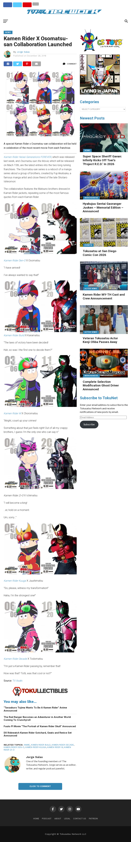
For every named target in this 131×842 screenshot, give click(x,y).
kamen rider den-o (14, 747)
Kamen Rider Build (14, 335)
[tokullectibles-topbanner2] (40, 695)
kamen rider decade (63, 745)
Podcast (46, 818)
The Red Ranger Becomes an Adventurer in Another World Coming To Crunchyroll (37, 719)
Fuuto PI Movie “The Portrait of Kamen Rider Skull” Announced (40, 726)
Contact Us (79, 818)
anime (27, 745)
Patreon (93, 818)
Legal (67, 818)
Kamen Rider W (55, 747)
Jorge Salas (23, 52)
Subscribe (89, 424)
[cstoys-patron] (102, 53)
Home (36, 818)
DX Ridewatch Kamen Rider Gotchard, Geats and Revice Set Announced (38, 734)
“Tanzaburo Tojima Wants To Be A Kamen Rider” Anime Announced (35, 709)
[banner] (100, 93)
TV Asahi (17, 680)
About (57, 818)
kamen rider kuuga (35, 747)
